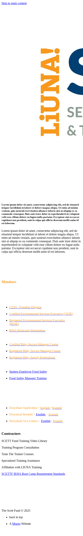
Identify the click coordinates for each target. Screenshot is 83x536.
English (40, 414)
